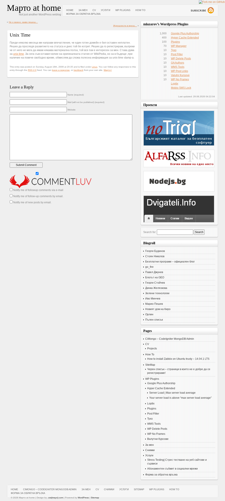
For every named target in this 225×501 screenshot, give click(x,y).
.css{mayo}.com (55, 497)
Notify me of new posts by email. (32, 202)
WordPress (83, 497)
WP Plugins (122, 10)
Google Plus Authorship (185, 33)
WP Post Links (179, 71)
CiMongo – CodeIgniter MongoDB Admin (169, 338)
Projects (152, 348)
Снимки (150, 450)
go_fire (149, 266)
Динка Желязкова (156, 288)
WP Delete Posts (181, 58)
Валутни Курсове (158, 438)
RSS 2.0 (32, 70)
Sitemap (95, 497)
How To (140, 10)
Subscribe (202, 10)
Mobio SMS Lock (181, 87)
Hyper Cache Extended (185, 37)
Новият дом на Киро (158, 309)
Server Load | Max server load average (172, 392)
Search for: (149, 232)
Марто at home (34, 8)
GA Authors (177, 62)
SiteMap (150, 364)
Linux (94, 67)
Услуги (105, 10)
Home (69, 10)
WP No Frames (180, 79)
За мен (82, 10)
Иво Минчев (152, 298)
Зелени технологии (157, 293)
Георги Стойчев (155, 282)
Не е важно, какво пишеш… (23, 22)
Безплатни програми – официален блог (170, 261)
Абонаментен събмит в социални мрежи (172, 468)
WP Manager (179, 46)
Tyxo (173, 50)
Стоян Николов (154, 256)
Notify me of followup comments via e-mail (38, 190)
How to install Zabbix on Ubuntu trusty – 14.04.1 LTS (178, 358)
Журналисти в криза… (125, 25)
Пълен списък (154, 319)
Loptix (174, 83)
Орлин (149, 314)
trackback (78, 70)
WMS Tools (177, 66)
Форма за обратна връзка (83, 14)
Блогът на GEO (154, 277)
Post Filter (177, 54)
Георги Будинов (155, 251)
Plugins (175, 41)
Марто (107, 70)
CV (94, 10)
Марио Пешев (154, 303)
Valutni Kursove (180, 75)
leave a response (61, 70)
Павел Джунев (154, 272)
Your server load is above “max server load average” (180, 397)
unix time (18, 53)
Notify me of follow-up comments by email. (38, 196)
